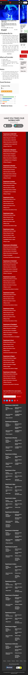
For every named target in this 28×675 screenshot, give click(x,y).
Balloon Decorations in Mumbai (9, 173)
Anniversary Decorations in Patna (10, 320)
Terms (25, 660)
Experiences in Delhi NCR (9, 134)
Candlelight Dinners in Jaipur (9, 239)
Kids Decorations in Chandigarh (9, 330)
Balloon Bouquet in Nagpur (8, 360)
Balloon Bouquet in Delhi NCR (9, 137)
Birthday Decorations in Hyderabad (10, 262)
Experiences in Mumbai (9, 165)
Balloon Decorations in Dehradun (10, 380)
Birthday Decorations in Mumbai (10, 167)
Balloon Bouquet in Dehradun (9, 376)
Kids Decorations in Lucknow (9, 282)
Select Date (22, 45)
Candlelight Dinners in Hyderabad (10, 271)
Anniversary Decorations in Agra (10, 225)
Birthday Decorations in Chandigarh (10, 326)
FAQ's (17, 660)
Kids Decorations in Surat (8, 346)
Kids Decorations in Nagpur (9, 362)
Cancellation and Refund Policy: (23, 63)
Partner (13, 660)
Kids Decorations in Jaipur (8, 235)
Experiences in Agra (8, 213)
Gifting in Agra (6, 223)
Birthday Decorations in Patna (9, 310)
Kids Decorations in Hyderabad (9, 266)
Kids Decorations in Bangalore (9, 155)
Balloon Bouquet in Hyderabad (9, 264)
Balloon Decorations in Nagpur (9, 364)
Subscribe (19, 396)
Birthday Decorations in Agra (9, 215)
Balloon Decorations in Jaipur (9, 237)
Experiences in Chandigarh (10, 324)
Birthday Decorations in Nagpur (9, 358)
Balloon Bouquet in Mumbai (9, 169)
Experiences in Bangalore (9, 149)
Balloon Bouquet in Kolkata (8, 185)
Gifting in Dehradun (7, 382)
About (4, 660)
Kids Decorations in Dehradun (9, 378)
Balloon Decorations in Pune (9, 205)
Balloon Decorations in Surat (9, 348)
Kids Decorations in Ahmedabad (9, 251)
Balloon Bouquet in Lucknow (9, 280)
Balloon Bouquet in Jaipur (8, 233)
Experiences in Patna (8, 308)
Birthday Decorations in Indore (9, 294)
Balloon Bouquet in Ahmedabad (9, 249)
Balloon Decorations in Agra (9, 221)
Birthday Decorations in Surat (9, 342)
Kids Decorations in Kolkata (9, 187)
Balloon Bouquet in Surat (8, 344)
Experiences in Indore (8, 292)
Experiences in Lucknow (9, 276)
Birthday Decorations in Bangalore (10, 151)
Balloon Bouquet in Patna (8, 312)
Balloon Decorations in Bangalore (10, 157)
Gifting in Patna (6, 318)
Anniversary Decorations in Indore (10, 304)
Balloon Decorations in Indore (9, 300)
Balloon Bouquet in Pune (8, 201)
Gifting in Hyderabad (7, 273)
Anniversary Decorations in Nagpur (10, 368)
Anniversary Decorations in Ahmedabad (11, 257)
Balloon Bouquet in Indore (8, 296)
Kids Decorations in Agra (8, 219)
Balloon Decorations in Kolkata (9, 189)
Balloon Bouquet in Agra (8, 217)
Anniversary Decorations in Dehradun (11, 384)
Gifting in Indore (6, 302)
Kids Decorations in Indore (8, 298)
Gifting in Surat (6, 350)
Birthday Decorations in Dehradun (10, 374)
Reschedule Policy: (23, 67)
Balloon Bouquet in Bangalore (9, 153)
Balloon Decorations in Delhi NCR (10, 142)
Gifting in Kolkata (6, 193)
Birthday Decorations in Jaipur (9, 231)
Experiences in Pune (8, 197)
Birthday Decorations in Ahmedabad (10, 247)
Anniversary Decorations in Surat (10, 352)
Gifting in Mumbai (7, 177)
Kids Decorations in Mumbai (9, 171)
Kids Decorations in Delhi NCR (9, 139)
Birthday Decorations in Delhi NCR (10, 135)
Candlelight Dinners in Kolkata (9, 191)
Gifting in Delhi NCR (7, 146)
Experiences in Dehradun (9, 372)
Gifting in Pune (6, 207)
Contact (8, 660)
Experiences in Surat (8, 340)
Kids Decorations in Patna (8, 314)
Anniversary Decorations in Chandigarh (11, 336)
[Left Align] (2, 91)
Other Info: (23, 71)
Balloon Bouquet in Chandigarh (9, 328)
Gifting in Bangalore (7, 162)
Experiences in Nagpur (9, 356)
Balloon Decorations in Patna (9, 316)
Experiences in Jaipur (8, 229)
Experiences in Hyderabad (10, 261)
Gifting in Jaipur (6, 241)
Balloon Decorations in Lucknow (10, 284)
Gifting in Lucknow (7, 287)
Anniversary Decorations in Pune (10, 209)
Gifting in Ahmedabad (7, 255)
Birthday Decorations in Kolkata (9, 183)
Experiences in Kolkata (9, 181)
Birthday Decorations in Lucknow (10, 278)
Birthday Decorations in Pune (9, 199)
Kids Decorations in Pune (8, 203)
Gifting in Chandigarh (7, 334)
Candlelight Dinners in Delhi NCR (10, 144)
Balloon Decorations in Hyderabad (10, 269)
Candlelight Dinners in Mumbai (9, 175)
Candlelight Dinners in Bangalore (10, 160)
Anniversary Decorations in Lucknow (10, 289)
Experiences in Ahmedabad (10, 245)
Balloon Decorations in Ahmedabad (10, 253)
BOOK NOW (24, 56)
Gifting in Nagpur (6, 366)
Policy (21, 660)
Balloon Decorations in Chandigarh (10, 332)
